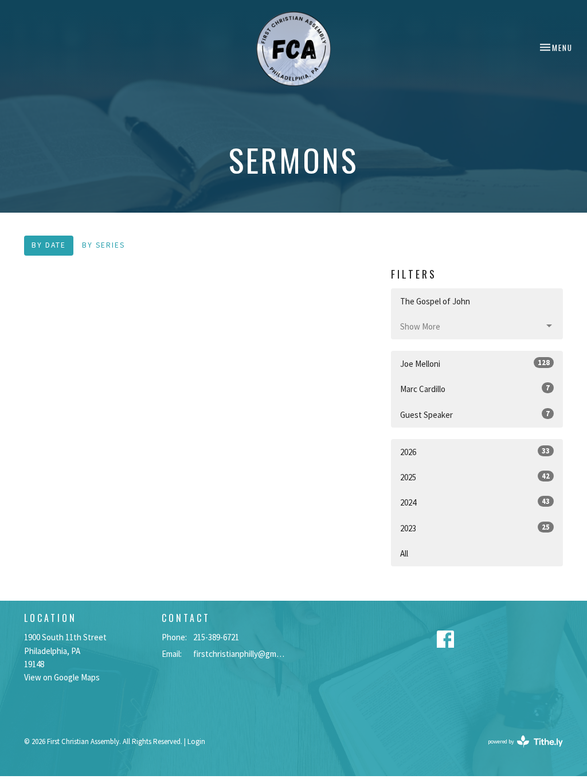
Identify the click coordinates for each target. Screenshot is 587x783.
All (404, 553)
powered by (518, 751)
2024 (475, 502)
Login (196, 741)
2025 (475, 477)
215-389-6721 (216, 637)
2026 (475, 451)
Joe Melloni (475, 363)
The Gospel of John (435, 301)
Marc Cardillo (475, 388)
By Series (103, 245)
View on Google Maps (62, 677)
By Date (49, 245)
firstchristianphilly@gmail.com (240, 653)
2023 (475, 528)
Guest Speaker (475, 414)
